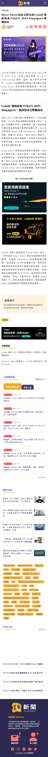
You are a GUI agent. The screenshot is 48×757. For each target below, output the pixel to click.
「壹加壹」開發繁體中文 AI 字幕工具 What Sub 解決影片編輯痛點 (18, 540)
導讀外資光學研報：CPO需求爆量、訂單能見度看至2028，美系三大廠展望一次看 (18, 527)
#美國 (6, 602)
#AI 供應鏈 (15, 570)
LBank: (7, 425)
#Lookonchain (9, 565)
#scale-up (7, 594)
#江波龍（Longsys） (25, 614)
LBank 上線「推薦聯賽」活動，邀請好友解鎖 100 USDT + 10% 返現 (24, 468)
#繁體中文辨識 (9, 614)
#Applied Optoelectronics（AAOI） (31, 582)
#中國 (17, 594)
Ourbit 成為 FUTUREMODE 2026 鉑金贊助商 (24, 399)
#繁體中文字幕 (33, 610)
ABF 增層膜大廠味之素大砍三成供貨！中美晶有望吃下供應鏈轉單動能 (18, 513)
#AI (13, 582)
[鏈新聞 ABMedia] (24, 3)
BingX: (7, 439)
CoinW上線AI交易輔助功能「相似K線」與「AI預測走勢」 (24, 413)
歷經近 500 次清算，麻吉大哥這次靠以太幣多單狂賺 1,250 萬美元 (18, 500)
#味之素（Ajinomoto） (31, 574)
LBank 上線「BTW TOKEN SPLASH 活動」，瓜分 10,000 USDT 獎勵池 (24, 427)
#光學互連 (36, 594)
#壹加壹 (21, 610)
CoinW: (7, 411)
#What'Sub (8, 606)
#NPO (24, 590)
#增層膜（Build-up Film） (13, 578)
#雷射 (14, 602)
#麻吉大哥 (39, 566)
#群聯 (6, 618)
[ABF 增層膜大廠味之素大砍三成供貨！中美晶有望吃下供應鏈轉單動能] (39, 515)
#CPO (24, 586)
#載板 (36, 578)
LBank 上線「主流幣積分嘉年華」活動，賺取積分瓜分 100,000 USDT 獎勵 (24, 454)
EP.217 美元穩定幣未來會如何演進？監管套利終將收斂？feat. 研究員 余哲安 (24, 681)
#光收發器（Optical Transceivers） (16, 598)
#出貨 (17, 574)
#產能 (28, 578)
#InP (31, 586)
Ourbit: (7, 398)
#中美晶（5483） (29, 570)
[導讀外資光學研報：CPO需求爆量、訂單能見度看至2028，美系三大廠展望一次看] (39, 529)
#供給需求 (7, 574)
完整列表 (38, 379)
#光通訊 (35, 598)
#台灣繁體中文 (9, 610)
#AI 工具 (36, 602)
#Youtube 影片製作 (22, 606)
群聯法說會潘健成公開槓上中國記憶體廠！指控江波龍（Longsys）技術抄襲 (18, 553)
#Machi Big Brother (25, 565)
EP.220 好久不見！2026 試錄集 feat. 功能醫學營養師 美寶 (24, 664)
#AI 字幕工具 (24, 602)
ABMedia (10, 26)
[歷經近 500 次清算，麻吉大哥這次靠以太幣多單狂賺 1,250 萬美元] (39, 502)
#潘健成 (39, 614)
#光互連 (26, 594)
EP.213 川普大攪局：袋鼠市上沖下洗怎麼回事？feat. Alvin (24, 690)
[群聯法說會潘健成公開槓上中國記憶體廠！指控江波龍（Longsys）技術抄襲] (39, 556)
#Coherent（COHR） (11, 586)
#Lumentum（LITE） (11, 590)
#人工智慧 (36, 606)
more (40, 477)
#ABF (6, 569)
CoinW (4, 73)
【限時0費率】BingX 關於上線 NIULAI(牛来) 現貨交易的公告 (24, 440)
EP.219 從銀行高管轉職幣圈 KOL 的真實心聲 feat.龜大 (24, 673)
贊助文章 (5, 10)
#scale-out (34, 590)
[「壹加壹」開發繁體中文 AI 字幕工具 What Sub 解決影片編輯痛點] (39, 543)
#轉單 (6, 582)
